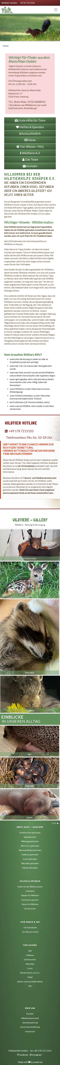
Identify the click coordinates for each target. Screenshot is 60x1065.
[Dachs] (29, 803)
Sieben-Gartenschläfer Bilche (30, 981)
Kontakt (30, 1013)
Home (6, 46)
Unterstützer (30, 908)
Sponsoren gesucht (30, 900)
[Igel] (29, 740)
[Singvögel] (29, 772)
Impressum (30, 1031)
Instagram (37, 1054)
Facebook (23, 1054)
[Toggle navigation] (56, 10)
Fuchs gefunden (30, 859)
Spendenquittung (30, 1022)
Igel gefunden (30, 837)
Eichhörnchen (30, 959)
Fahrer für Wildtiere (30, 904)
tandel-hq (37, 1062)
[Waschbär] (29, 636)
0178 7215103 (27, 3)
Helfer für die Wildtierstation (30, 886)
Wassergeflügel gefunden (30, 850)
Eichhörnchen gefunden (30, 832)
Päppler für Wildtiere (30, 895)
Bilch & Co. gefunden (30, 846)
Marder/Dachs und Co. (30, 973)
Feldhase (30, 955)
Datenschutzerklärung (30, 1027)
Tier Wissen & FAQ (30, 932)
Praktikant (30, 891)
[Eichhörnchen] (30, 544)
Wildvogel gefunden (30, 841)
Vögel (30, 977)
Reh (30, 986)
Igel (30, 950)
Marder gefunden (30, 867)
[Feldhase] (30, 693)
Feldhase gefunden (30, 854)
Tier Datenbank (30, 927)
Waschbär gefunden (30, 863)
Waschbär (30, 964)
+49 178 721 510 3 (42, 1050)
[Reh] (29, 579)
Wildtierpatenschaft (30, 1018)
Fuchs (30, 968)
